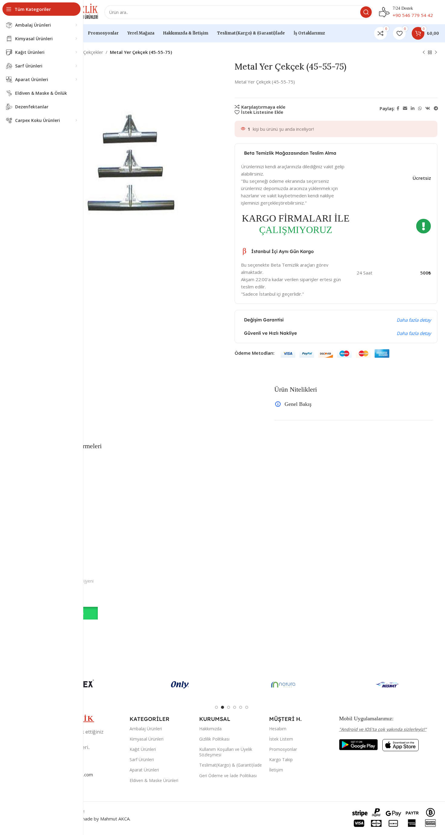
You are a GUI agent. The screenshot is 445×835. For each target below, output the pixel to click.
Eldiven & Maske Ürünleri (154, 780)
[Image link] (358, 744)
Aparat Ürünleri (144, 770)
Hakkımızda (210, 728)
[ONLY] (180, 684)
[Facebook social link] (398, 108)
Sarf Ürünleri (142, 759)
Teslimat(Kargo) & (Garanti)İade (230, 765)
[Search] (366, 12)
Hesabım (277, 728)
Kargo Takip (281, 759)
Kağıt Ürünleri (143, 749)
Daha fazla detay (414, 320)
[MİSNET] (387, 684)
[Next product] (436, 53)
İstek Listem (281, 739)
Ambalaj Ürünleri (146, 728)
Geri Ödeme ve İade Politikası (228, 775)
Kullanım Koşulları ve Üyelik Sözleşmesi (225, 752)
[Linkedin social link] (412, 108)
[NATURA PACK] (283, 684)
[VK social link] (428, 108)
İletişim (276, 770)
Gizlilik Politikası (214, 739)
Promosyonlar (283, 749)
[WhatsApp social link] (420, 108)
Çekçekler (93, 52)
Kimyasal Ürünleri (146, 739)
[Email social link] (405, 108)
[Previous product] (424, 53)
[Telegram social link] (436, 108)
